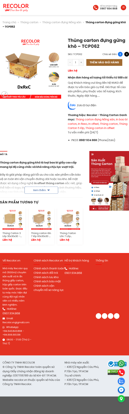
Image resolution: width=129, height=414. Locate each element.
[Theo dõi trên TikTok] (110, 316)
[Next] (82, 228)
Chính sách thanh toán (49, 268)
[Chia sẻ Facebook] (120, 54)
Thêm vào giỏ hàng (104, 62)
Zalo (79, 105)
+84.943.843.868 (12, 331)
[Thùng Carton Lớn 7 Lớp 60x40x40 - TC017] (70, 219)
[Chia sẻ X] (126, 54)
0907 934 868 (108, 8)
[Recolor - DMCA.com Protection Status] (113, 372)
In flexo (82, 124)
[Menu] (123, 7)
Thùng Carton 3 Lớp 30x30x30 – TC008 (12, 235)
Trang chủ (9, 22)
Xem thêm (39, 189)
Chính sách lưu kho (46, 277)
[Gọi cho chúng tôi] (116, 316)
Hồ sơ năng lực (54, 290)
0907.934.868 (11, 313)
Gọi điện (90, 105)
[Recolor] (16, 8)
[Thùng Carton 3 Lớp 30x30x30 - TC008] (13, 219)
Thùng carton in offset (100, 128)
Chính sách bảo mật (47, 281)
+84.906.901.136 (11, 334)
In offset (93, 124)
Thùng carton (29, 22)
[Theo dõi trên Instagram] (104, 316)
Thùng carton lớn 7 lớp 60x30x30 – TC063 (41, 235)
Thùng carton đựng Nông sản (61, 22)
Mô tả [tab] (3, 154)
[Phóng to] (4, 94)
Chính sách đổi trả (46, 273)
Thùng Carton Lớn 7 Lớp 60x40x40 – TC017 (68, 235)
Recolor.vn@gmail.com (16, 322)
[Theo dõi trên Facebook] (98, 316)
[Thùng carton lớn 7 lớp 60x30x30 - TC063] (41, 219)
